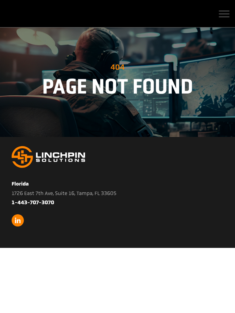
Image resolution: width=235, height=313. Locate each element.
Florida (20, 183)
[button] (224, 13)
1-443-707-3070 (33, 202)
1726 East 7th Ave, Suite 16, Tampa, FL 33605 (64, 193)
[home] (37, 14)
